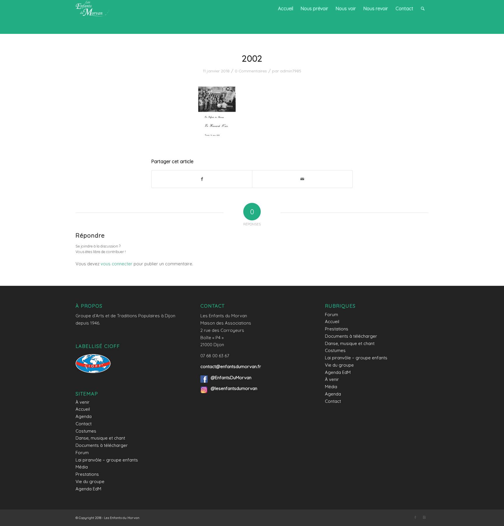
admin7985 (290, 70)
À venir (83, 402)
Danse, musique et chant (100, 438)
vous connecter (116, 264)
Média (82, 467)
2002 (252, 58)
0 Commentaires (251, 70)
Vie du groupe (90, 481)
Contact (84, 423)
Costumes (86, 431)
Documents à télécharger (102, 445)
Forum (82, 452)
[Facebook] (415, 517)
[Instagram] (424, 517)
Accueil (83, 409)
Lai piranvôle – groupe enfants (107, 460)
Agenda (84, 416)
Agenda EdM (88, 489)
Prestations (87, 474)
